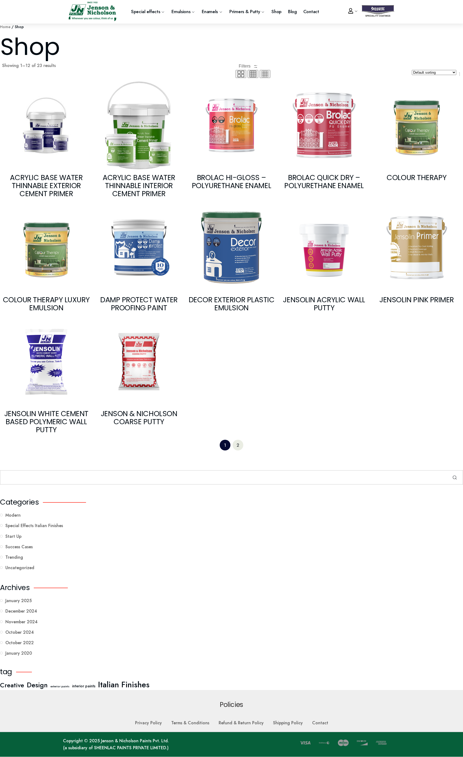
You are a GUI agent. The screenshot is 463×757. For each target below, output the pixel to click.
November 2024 (21, 622)
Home (5, 26)
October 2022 (19, 643)
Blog (292, 11)
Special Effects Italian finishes (34, 526)
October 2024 (19, 632)
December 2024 (21, 611)
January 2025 (18, 601)
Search (454, 477)
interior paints (83, 686)
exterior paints (59, 686)
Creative (12, 685)
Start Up (13, 536)
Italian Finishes (124, 684)
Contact (311, 11)
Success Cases (19, 547)
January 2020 (18, 653)
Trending (14, 557)
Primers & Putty (244, 11)
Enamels (210, 11)
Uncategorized (19, 568)
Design (37, 684)
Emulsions (180, 11)
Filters (245, 66)
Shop (276, 11)
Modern (13, 515)
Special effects (145, 11)
